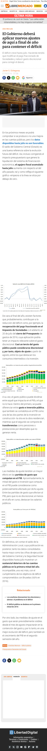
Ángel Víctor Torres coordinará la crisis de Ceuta (24, 1)
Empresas (4, 11)
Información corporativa (23, 737)
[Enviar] (13, 78)
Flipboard (29, 747)
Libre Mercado (7, 29)
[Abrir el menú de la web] (3, 6)
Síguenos (29, 78)
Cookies (34, 739)
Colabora (38, 6)
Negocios (39, 11)
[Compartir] (4, 78)
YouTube (21, 747)
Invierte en (13, 11)
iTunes (36, 747)
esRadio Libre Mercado (27, 11)
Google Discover (25, 747)
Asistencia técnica (19, 741)
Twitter (13, 747)
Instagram (17, 747)
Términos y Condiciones (18, 739)
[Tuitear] (8, 78)
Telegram (33, 747)
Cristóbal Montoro (14, 646)
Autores (32, 741)
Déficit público (26, 646)
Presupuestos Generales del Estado (14, 649)
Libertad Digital (23, 732)
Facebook (9, 747)
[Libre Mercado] (19, 6)
